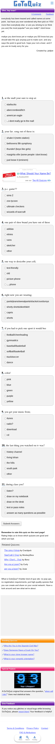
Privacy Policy (33, 728)
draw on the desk (15, 502)
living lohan (12, 457)
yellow (9, 401)
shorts (9, 318)
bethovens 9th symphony (19, 143)
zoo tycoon (12, 201)
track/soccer (12, 357)
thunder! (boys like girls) (18, 149)
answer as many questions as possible (25, 513)
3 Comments (36, 14)
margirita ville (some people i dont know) (26, 154)
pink (8, 379)
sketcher (10, 245)
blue (8, 385)
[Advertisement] (27, 73)
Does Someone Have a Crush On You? (21, 650)
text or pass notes (15, 507)
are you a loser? (11, 569)
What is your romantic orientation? (19, 659)
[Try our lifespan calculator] (27, 680)
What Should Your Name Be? (35, 173)
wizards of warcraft (15, 212)
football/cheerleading (17, 335)
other (9, 251)
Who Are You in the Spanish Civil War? (21, 646)
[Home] (27, 4)
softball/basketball (15, 351)
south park (11, 468)
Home (20, 739)
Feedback (50, 14)
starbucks (11, 104)
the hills (10, 463)
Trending (34, 739)
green (9, 390)
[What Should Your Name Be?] (9, 176)
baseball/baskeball (16, 346)
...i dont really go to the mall (20, 121)
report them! (23, 711)
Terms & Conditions (15, 728)
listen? (9, 491)
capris (9, 312)
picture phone (13, 279)
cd (7, 435)
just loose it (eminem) (17, 160)
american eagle (14, 115)
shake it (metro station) (17, 138)
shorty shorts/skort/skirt (17, 307)
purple (9, 396)
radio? (9, 424)
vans (9, 240)
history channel (14, 452)
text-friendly (12, 268)
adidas (10, 229)
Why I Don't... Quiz (13, 559)
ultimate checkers (15, 206)
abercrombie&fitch (15, 110)
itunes (9, 418)
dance (9, 362)
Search (28, 739)
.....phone (11, 284)
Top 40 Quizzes (39, 180)
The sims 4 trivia (11, 550)
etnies (9, 234)
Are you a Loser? (12, 564)
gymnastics (12, 340)
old (8, 273)
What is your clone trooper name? (19, 654)
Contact (44, 728)
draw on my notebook (17, 496)
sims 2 (9, 195)
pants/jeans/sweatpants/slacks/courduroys (27, 301)
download (11, 429)
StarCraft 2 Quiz (11, 555)
